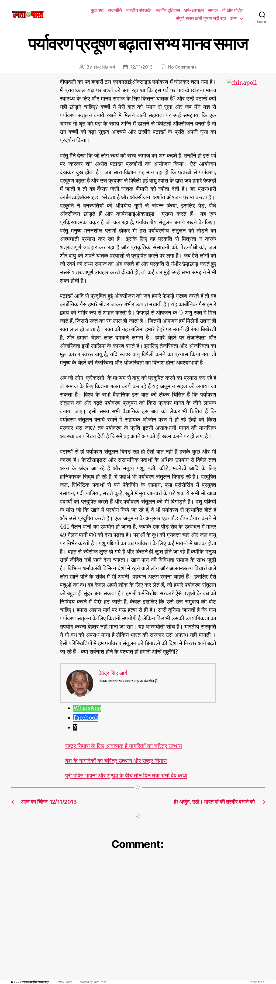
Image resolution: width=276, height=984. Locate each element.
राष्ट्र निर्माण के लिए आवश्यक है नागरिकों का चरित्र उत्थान (123, 746)
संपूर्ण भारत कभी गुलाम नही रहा (201, 18)
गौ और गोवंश (232, 10)
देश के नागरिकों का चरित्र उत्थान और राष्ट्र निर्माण (116, 761)
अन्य (233, 18)
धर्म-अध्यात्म (193, 10)
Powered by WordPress (92, 981)
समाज (213, 10)
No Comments (182, 67)
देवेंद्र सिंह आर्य (104, 67)
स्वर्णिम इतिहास (168, 10)
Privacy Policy (63, 981)
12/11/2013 (141, 67)
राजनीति (115, 10)
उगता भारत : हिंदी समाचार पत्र (35, 981)
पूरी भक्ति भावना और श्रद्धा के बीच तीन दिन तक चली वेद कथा (126, 775)
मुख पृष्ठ (97, 10)
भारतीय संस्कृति (138, 10)
